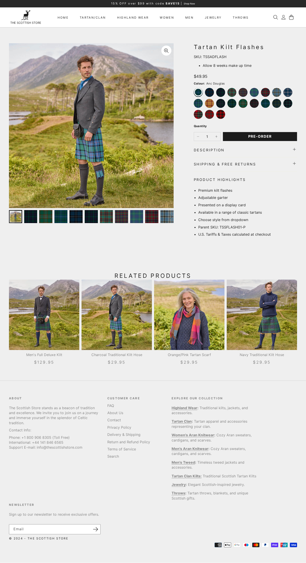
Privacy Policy (119, 427)
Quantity (200, 126)
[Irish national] (243, 103)
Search (113, 456)
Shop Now (189, 3)
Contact (114, 420)
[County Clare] (265, 92)
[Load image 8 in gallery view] (121, 216)
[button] (276, 17)
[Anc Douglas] (198, 92)
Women (167, 17)
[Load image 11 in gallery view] (167, 216)
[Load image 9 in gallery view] (136, 216)
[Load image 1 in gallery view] (16, 217)
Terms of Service (121, 449)
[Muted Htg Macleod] (276, 103)
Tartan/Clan (93, 17)
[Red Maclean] (198, 114)
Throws (240, 17)
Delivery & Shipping (123, 435)
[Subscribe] (96, 529)
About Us (115, 413)
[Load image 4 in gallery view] (61, 216)
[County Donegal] (254, 92)
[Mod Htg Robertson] (220, 103)
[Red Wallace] (220, 114)
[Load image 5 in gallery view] (76, 216)
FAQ (110, 405)
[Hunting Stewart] (231, 103)
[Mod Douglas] (265, 103)
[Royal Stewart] (209, 114)
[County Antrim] (231, 92)
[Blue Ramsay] (209, 92)
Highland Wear (133, 17)
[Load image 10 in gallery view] (151, 216)
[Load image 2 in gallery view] (30, 216)
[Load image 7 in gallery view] (106, 216)
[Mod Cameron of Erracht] (254, 103)
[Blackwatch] (220, 92)
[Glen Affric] (209, 103)
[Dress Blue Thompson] (276, 92)
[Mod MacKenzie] (287, 103)
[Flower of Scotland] (198, 103)
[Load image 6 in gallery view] (91, 216)
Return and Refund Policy (128, 442)
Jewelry (213, 17)
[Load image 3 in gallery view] (45, 216)
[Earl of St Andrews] (287, 92)
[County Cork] (243, 92)
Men (189, 17)
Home (63, 17)
